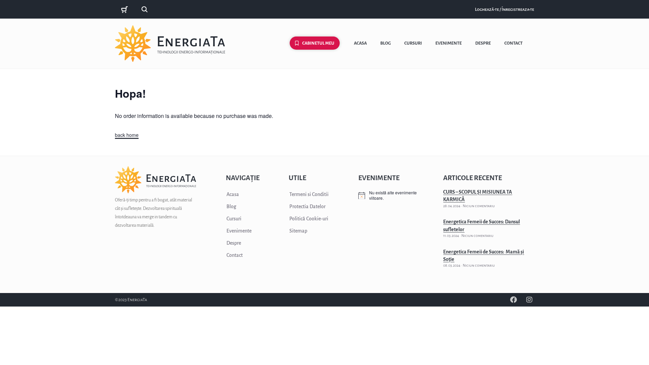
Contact (513, 43)
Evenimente (448, 43)
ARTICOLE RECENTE (472, 177)
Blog (385, 43)
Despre (483, 43)
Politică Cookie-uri (308, 218)
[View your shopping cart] (125, 9)
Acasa (360, 43)
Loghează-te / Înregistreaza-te (504, 9)
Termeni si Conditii (309, 194)
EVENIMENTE (379, 177)
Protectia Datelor (307, 206)
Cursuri (413, 43)
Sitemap (298, 231)
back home (127, 134)
